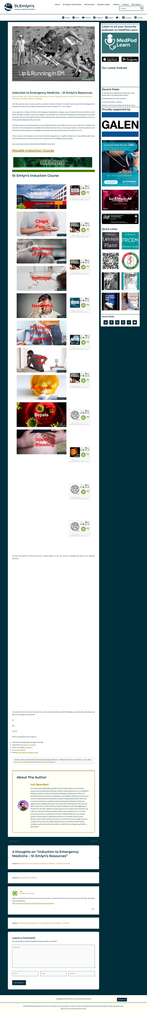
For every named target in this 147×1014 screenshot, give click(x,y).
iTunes (33, 745)
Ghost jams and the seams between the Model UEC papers (118, 105)
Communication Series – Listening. (112, 102)
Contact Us (121, 1000)
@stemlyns (28, 747)
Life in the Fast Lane (80, 1009)
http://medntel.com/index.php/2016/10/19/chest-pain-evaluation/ (33, 903)
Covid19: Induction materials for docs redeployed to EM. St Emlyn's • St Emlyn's (44, 923)
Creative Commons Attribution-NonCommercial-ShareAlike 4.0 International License (96, 1006)
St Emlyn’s (54, 1006)
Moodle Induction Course (33, 150)
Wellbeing (39, 99)
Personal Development (84, 96)
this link (73, 125)
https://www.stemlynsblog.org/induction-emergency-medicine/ (34, 762)
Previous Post (13, 841)
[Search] (141, 8)
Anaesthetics (43, 96)
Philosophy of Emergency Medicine (23, 99)
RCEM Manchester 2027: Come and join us (114, 98)
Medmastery (87, 999)
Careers (51, 96)
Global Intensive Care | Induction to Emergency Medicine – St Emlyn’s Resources (44, 863)
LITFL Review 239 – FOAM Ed (28, 878)
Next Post (95, 841)
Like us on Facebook (18, 750)
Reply (93, 909)
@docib (14, 731)
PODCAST (26, 745)
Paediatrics (72, 96)
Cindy (20, 891)
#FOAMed (35, 96)
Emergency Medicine (61, 96)
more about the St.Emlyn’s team (28, 752)
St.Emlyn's (24, 6)
